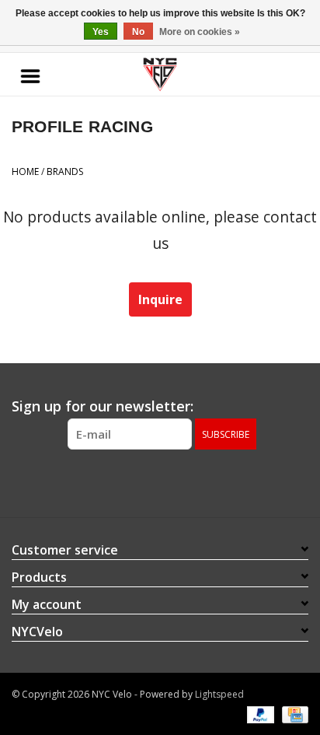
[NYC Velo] (160, 74)
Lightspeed (219, 694)
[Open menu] (30, 74)
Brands (65, 171)
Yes (100, 31)
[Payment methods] (259, 713)
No (138, 31)
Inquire (160, 299)
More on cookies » (199, 31)
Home (25, 171)
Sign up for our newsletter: (102, 406)
